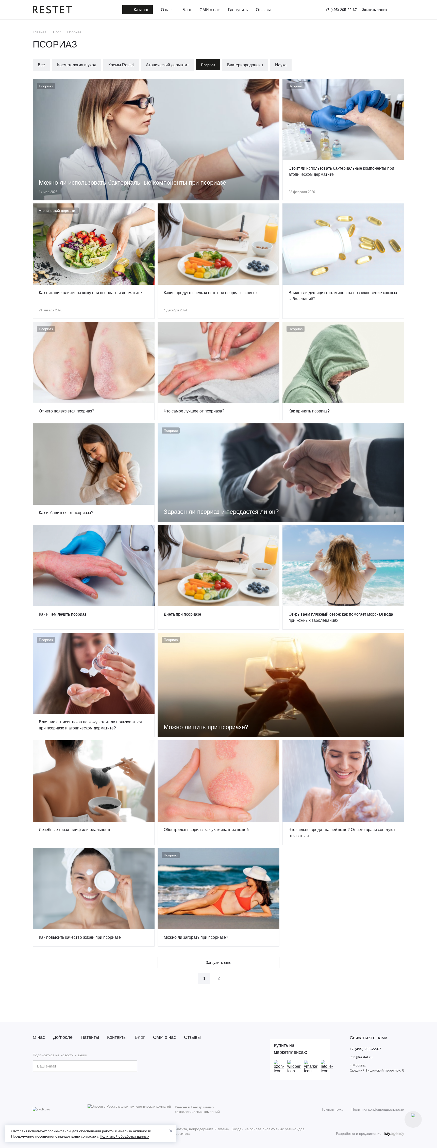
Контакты (117, 1037)
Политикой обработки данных (124, 1136)
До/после (63, 1037)
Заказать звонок (374, 10)
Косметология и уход (76, 65)
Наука (281, 65)
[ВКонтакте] (157, 1066)
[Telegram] (167, 1066)
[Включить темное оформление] (402, 10)
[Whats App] (177, 1066)
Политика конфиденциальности (377, 1109)
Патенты (90, 1037)
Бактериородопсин (245, 65)
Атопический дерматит (167, 65)
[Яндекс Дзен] (187, 1066)
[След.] (233, 978)
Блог (140, 1037)
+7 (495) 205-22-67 (341, 10)
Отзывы (192, 1037)
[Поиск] (393, 9)
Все (41, 65)
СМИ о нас (164, 1037)
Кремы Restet (121, 65)
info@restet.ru (361, 1057)
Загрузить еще (218, 962)
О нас (39, 1037)
